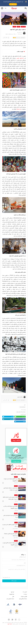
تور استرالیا (19, 109)
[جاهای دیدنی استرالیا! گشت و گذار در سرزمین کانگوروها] (22, 506)
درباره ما (25, 594)
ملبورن (14, 26)
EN (5, 8)
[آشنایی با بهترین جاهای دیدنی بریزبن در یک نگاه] (22, 524)
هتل (13, 596)
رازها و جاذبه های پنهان (21, 412)
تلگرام (24, 421)
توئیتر (12, 416)
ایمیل (25, 563)
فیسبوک (23, 419)
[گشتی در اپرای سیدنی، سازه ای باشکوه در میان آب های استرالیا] (22, 497)
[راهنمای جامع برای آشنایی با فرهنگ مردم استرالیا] (22, 534)
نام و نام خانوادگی (22, 557)
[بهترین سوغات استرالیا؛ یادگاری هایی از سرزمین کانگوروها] (22, 543)
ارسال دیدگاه (14, 581)
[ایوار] (14, 8)
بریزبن (16, 522)
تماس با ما (25, 592)
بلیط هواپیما (11, 594)
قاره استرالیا (23, 26)
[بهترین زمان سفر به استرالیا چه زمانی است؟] (22, 515)
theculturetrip (22, 407)
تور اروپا (12, 592)
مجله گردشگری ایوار (23, 599)
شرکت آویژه (10, 624)
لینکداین (11, 419)
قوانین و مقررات (24, 596)
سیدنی (16, 495)
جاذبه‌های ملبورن (20, 58)
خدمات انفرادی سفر (10, 599)
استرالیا (18, 26)
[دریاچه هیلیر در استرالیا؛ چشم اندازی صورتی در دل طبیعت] (22, 488)
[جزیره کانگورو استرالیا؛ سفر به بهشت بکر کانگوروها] (22, 479)
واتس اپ (23, 416)
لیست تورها (14, 4)
